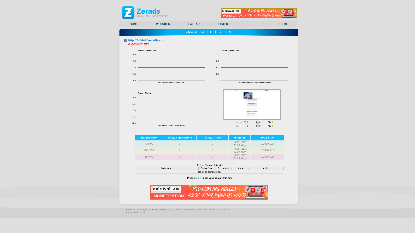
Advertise (225, 209)
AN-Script (140, 212)
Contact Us (214, 209)
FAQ (171, 209)
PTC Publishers (199, 209)
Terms (178, 209)
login (198, 178)
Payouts (186, 209)
